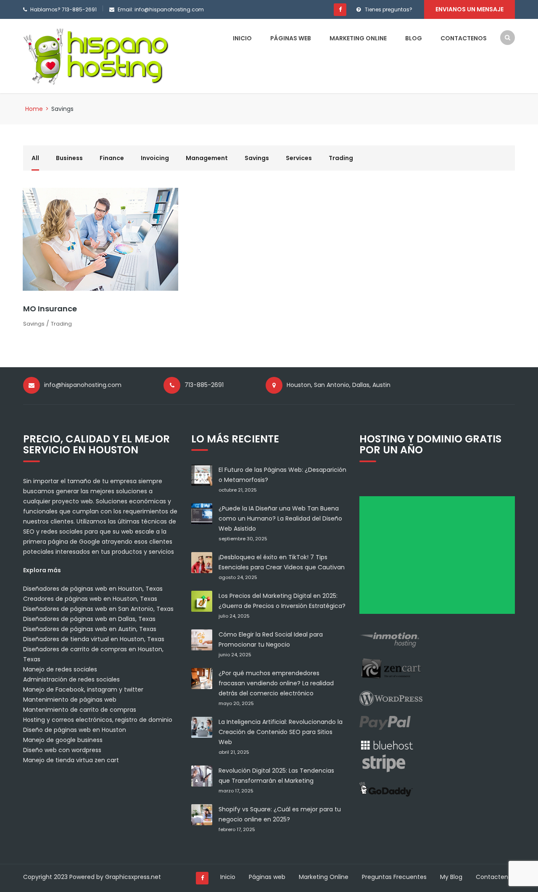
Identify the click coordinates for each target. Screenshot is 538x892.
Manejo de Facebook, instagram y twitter (83, 689)
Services (299, 158)
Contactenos (463, 38)
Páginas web (290, 38)
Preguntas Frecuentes (394, 877)
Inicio (242, 38)
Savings (257, 158)
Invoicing (155, 158)
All (35, 158)
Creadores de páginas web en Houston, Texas (90, 599)
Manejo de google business (63, 740)
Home (34, 109)
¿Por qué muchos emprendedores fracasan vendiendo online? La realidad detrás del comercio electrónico (276, 683)
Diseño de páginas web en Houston (74, 730)
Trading (341, 158)
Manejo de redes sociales (60, 669)
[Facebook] (340, 9)
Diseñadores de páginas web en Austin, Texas (89, 629)
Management (207, 158)
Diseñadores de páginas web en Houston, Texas (93, 588)
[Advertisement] (440, 558)
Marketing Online (358, 38)
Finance (112, 158)
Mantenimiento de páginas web (69, 699)
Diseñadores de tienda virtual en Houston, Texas (93, 639)
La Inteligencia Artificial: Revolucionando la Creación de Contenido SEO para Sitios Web (281, 732)
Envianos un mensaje (469, 9)
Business (69, 158)
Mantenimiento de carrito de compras (79, 709)
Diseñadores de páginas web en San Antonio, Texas (98, 609)
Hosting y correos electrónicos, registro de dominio (97, 720)
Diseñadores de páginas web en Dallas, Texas (89, 619)
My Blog (451, 877)
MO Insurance (50, 308)
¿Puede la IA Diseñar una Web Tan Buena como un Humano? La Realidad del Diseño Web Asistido (280, 518)
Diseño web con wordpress (62, 750)
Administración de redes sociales (71, 679)
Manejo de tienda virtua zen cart (71, 760)
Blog (413, 38)
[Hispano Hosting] (98, 55)
